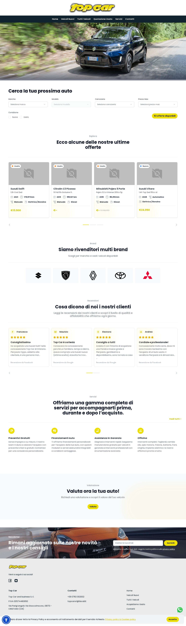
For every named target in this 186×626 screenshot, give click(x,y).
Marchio (12, 99)
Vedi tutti (174, 419)
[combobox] (28, 104)
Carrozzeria (100, 99)
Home (55, 19)
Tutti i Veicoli (83, 19)
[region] (93, 194)
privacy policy (169, 549)
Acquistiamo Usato (136, 604)
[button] (6, 619)
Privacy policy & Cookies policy (120, 619)
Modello (55, 99)
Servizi (118, 19)
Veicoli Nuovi (67, 19)
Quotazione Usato (103, 19)
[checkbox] (9, 117)
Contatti (129, 19)
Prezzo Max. (143, 99)
